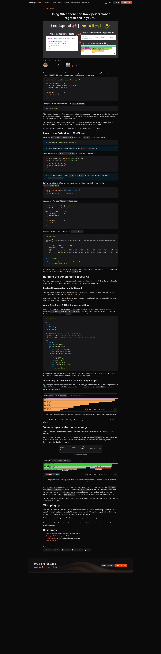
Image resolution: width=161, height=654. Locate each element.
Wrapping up (51, 505)
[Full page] (115, 409)
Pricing (66, 2)
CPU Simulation (51, 538)
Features (47, 2)
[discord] (110, 2)
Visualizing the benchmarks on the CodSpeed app (70, 380)
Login (117, 2)
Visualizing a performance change (65, 427)
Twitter (80, 523)
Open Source (75, 2)
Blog (54, 2)
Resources (50, 530)
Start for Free (121, 565)
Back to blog (50, 8)
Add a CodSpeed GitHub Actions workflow (66, 305)
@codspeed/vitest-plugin (54, 536)
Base (110, 460)
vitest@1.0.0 (84, 148)
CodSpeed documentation (73, 294)
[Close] (112, 409)
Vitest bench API (51, 540)
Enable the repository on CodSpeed (62, 288)
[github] (106, 2)
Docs (60, 2)
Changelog (86, 2)
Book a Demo (108, 565)
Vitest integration (51, 534)
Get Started (126, 2)
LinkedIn (66, 550)
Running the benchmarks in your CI (66, 276)
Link (88, 550)
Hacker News (78, 550)
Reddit (57, 550)
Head (114, 460)
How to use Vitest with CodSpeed (64, 133)
